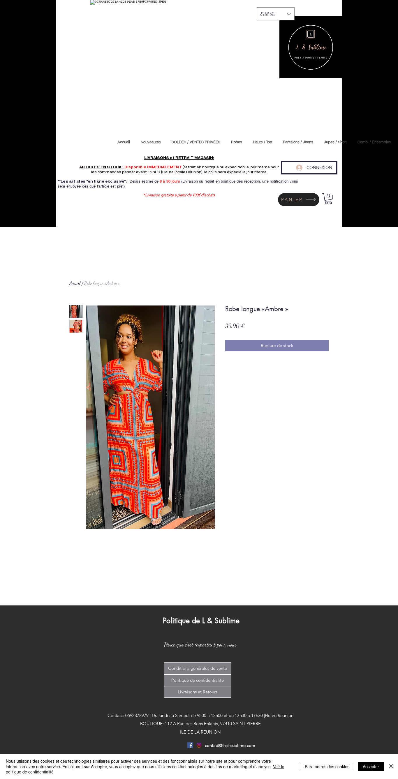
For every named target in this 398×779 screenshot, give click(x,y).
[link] (328, 198)
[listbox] (276, 13)
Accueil (74, 283)
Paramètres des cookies (327, 766)
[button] (276, 13)
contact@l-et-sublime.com (230, 745)
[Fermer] (391, 766)
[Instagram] (199, 745)
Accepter (371, 766)
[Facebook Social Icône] (190, 745)
